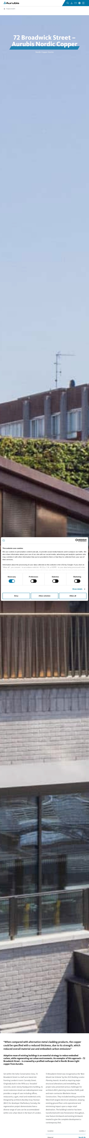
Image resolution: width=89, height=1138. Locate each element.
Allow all (72, 596)
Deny (16, 596)
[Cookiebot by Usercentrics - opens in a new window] (77, 540)
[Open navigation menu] (83, 3)
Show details (77, 589)
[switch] (33, 581)
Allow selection (44, 596)
